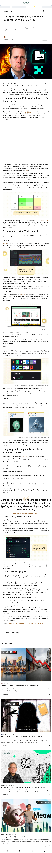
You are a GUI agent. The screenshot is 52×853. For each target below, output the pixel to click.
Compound (25, 456)
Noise (4, 350)
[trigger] (49, 2)
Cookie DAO (23, 294)
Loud (27, 170)
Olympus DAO (44, 220)
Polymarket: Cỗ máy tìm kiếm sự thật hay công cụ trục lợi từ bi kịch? (26, 623)
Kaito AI (5, 243)
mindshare (28, 112)
